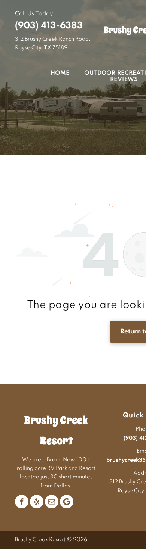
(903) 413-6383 (49, 26)
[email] (51, 501)
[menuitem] (53, 73)
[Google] (66, 501)
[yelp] (36, 501)
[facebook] (21, 501)
